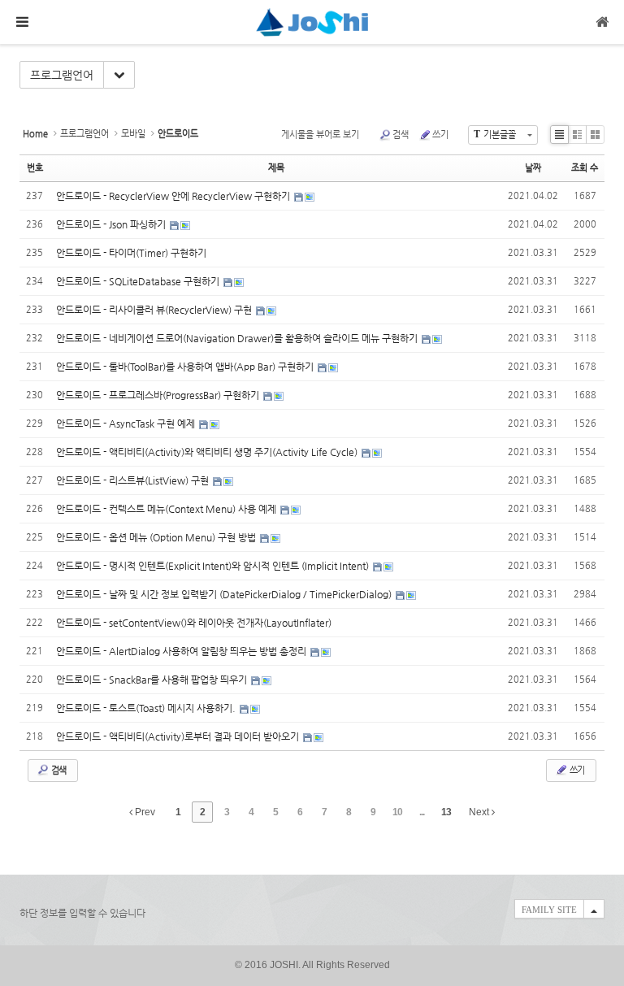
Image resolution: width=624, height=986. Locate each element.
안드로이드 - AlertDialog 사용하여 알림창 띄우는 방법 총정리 (182, 651)
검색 (400, 134)
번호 (35, 168)
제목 (276, 168)
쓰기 (440, 134)
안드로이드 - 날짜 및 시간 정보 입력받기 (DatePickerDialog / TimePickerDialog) (225, 594)
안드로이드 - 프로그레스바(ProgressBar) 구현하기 (159, 395)
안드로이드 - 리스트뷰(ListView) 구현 (133, 480)
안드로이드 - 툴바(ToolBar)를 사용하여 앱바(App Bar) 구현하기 (186, 366)
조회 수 (584, 168)
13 (446, 812)
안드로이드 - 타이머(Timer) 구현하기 (131, 252)
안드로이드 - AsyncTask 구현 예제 (126, 423)
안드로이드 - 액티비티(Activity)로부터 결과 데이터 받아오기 (178, 736)
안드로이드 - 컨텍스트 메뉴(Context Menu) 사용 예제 (167, 509)
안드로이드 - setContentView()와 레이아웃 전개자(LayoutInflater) (194, 622)
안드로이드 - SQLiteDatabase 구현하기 (139, 281)
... (421, 812)
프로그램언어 (61, 74)
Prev (143, 812)
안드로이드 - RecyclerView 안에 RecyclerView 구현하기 (174, 196)
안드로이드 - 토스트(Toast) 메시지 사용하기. (147, 708)
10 (397, 812)
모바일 (133, 133)
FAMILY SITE (549, 909)
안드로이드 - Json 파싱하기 (112, 224)
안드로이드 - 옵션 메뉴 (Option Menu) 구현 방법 (157, 537)
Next (480, 812)
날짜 (533, 168)
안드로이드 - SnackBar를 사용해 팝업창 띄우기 (152, 679)
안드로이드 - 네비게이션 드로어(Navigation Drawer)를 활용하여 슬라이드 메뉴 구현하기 (238, 338)
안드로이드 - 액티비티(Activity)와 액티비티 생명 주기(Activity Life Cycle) (208, 452)
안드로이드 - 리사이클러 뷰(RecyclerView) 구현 (155, 309)
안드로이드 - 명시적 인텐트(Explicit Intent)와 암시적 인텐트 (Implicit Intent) (213, 565)
